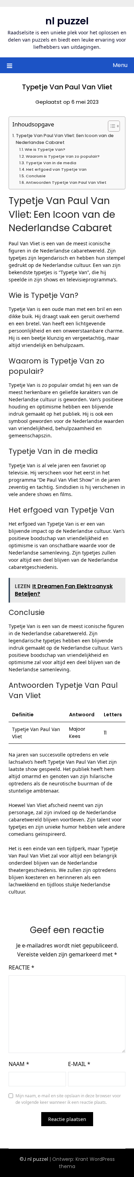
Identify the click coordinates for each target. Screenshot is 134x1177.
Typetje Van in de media (51, 163)
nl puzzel (67, 21)
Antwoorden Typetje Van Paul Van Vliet (66, 182)
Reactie (21, 967)
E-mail (79, 1064)
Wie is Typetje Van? (45, 149)
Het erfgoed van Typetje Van (56, 169)
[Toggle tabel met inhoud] (110, 126)
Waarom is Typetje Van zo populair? (63, 156)
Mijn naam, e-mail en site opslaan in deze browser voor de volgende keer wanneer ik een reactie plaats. (68, 1099)
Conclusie (36, 176)
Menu (120, 65)
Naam (19, 1064)
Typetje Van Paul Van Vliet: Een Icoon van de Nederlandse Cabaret (65, 139)
